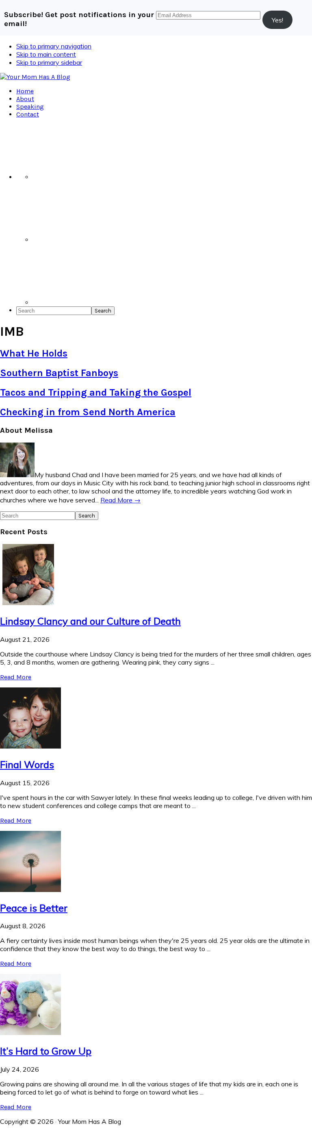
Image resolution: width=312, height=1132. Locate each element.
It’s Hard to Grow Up (45, 1051)
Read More (15, 677)
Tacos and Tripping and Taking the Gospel (95, 392)
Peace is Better (33, 908)
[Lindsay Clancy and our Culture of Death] (30, 603)
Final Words (27, 764)
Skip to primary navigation (53, 46)
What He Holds (33, 353)
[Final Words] (30, 746)
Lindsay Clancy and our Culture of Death (90, 621)
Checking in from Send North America (88, 412)
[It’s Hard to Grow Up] (30, 1032)
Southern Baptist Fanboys (59, 373)
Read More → (120, 500)
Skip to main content (46, 54)
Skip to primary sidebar (49, 62)
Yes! (277, 20)
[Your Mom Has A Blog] (35, 77)
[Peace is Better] (30, 889)
